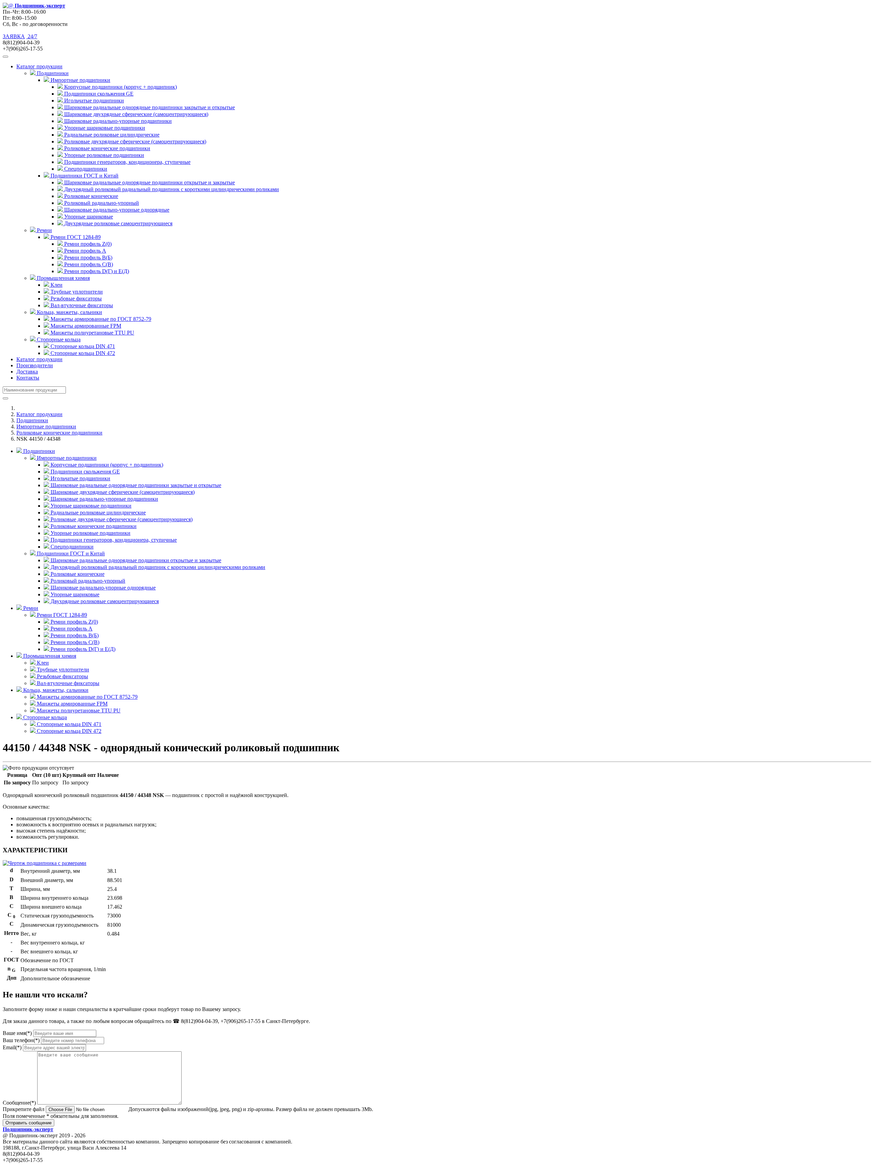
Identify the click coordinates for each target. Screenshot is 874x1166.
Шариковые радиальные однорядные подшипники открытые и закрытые (149, 182)
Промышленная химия (49, 656)
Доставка (27, 371)
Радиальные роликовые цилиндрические (111, 135)
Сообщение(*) (19, 1103)
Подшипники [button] (52, 73)
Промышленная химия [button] (63, 278)
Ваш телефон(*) (21, 1040)
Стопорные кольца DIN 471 (82, 346)
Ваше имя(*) (17, 1033)
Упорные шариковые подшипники (104, 128)
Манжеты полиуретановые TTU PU (91, 333)
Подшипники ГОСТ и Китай (70, 553)
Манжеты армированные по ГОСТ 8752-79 (100, 319)
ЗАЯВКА (14, 36)
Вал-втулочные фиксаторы (81, 305)
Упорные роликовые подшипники (103, 155)
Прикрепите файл (23, 1109)
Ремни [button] (44, 230)
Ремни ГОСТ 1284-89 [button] (75, 237)
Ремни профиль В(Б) (87, 257)
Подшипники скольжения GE (98, 94)
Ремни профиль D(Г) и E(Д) (96, 271)
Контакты (27, 378)
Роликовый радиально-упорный (101, 203)
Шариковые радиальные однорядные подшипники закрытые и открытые (149, 107)
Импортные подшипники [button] (79, 80)
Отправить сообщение (28, 1122)
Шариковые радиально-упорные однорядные (116, 210)
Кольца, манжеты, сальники (55, 690)
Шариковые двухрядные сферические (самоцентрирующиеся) (135, 114)
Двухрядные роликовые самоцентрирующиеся (117, 223)
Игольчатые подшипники (93, 100)
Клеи (55, 285)
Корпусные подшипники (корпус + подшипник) (120, 87)
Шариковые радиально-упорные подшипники (117, 121)
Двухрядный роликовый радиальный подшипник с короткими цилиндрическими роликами (171, 189)
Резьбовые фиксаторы (75, 298)
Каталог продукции (39, 359)
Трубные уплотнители (76, 292)
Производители (34, 365)
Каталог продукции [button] (39, 66)
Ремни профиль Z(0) (87, 244)
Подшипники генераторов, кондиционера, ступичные (127, 162)
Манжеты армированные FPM (85, 326)
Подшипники (32, 420)
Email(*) (12, 1047)
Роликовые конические (90, 196)
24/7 (31, 36)
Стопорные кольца (44, 717)
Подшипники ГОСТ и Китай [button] (83, 176)
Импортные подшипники (46, 426)
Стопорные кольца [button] (58, 339)
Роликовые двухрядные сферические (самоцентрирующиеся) (134, 141)
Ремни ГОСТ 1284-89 (61, 615)
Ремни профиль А (84, 251)
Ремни (30, 608)
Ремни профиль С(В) (88, 264)
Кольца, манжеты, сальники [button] (69, 312)
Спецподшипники (85, 169)
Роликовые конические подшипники (106, 148)
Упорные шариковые (88, 216)
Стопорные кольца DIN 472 (82, 353)
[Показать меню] (5, 57)
